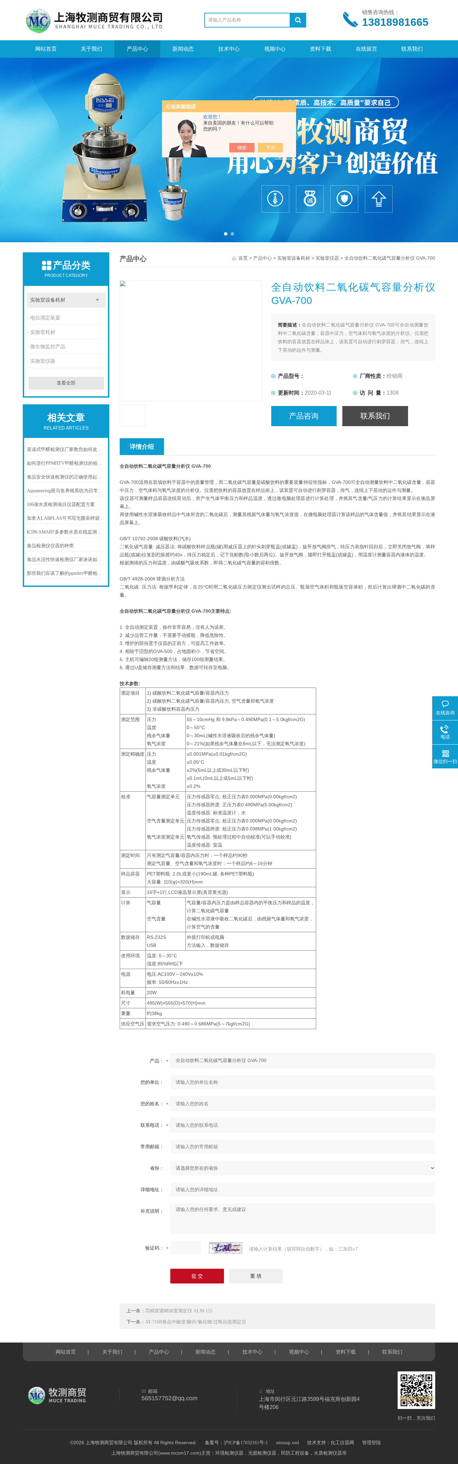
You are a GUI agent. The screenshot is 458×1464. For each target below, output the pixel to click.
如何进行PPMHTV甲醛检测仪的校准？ (66, 463)
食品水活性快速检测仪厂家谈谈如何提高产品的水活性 (66, 559)
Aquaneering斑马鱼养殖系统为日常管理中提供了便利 (66, 490)
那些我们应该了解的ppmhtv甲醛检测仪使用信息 (66, 573)
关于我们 (91, 49)
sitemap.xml (287, 1442)
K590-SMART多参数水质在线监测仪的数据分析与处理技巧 (66, 532)
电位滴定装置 (45, 317)
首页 (243, 258)
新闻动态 (183, 49)
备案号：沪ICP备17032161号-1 (236, 1442)
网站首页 (46, 49)
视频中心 (275, 49)
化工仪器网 (342, 1442)
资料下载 (320, 49)
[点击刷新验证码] (225, 1248)
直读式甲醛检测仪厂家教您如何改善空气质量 (66, 449)
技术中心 (229, 49)
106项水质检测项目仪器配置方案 (61, 504)
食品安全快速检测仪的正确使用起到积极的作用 (66, 476)
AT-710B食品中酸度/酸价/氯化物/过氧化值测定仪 (195, 1321)
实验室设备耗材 (47, 300)
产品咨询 (304, 416)
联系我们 (412, 49)
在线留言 (366, 49)
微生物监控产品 (47, 346)
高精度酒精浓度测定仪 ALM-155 (179, 1310)
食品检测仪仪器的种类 (50, 545)
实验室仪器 (42, 361)
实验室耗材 (42, 332)
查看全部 (66, 383)
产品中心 (137, 49)
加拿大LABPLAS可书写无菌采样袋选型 (66, 518)
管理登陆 (371, 1442)
